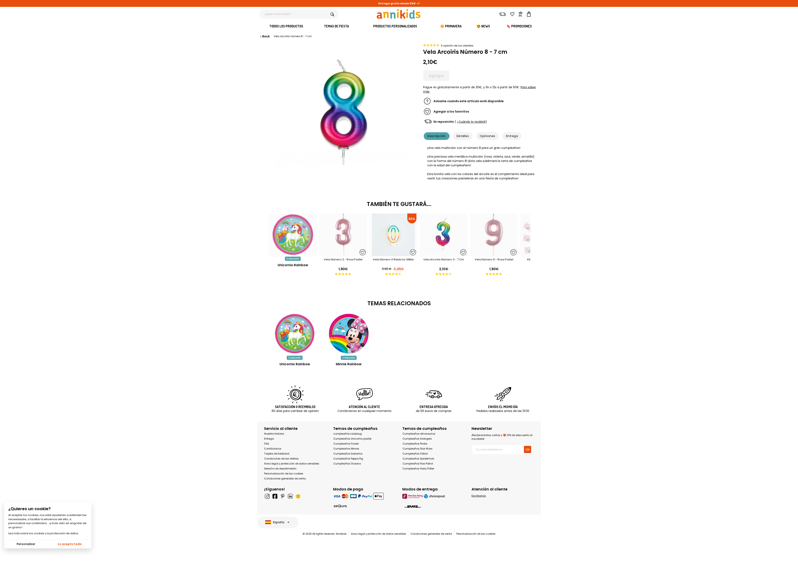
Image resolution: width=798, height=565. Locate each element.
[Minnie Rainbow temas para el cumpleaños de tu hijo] (348, 333)
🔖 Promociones (519, 26)
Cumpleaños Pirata (415, 443)
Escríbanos (479, 496)
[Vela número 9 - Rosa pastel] (494, 254)
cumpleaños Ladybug (347, 433)
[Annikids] (398, 14)
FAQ (266, 443)
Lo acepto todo (70, 544)
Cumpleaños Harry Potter (418, 468)
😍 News (483, 26)
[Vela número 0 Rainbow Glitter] (393, 254)
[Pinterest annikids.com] (282, 496)
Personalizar (26, 544)
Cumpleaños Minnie (346, 448)
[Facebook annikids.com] (275, 496)
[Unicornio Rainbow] (293, 254)
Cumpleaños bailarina (347, 453)
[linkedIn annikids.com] (290, 496)
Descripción (436, 136)
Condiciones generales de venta (285, 478)
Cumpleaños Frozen (346, 443)
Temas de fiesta (336, 26)
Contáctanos (272, 448)
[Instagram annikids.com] (267, 496)
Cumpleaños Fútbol (415, 453)
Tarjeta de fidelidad (276, 453)
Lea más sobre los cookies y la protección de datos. (43, 533)
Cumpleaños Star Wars (417, 448)
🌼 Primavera (451, 26)
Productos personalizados (395, 26)
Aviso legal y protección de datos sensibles (291, 463)
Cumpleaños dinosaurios (419, 433)
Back (266, 36)
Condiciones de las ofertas (281, 458)
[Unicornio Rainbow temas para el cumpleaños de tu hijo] (294, 333)
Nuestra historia (274, 433)
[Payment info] (364, 496)
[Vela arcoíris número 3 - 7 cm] (443, 254)
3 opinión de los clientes (457, 46)
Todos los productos (286, 26)
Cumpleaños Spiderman (418, 458)
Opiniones (487, 136)
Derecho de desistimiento (280, 468)
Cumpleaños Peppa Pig (348, 458)
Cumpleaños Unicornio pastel (352, 438)
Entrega (512, 136)
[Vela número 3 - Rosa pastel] (343, 254)
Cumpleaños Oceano (347, 463)
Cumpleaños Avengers (417, 438)
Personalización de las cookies (283, 473)
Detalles (463, 136)
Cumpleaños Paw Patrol (418, 463)
